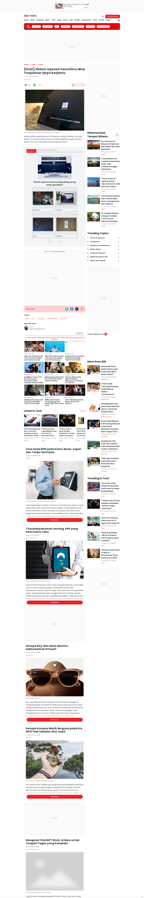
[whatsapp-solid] (66, 309)
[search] (103, 16)
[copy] (82, 309)
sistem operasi (36, 136)
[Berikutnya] (86, 423)
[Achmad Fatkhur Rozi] (26, 328)
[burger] (118, 20)
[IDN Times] (30, 16)
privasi (38, 705)
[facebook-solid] (71, 309)
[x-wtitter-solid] (77, 309)
